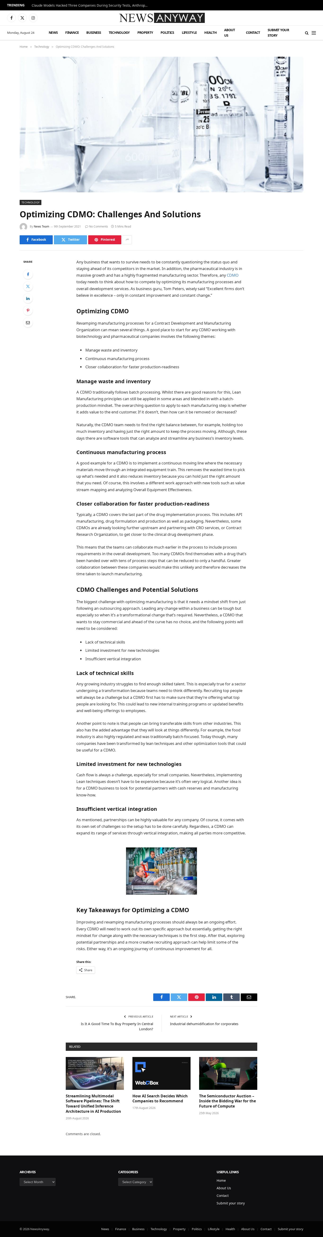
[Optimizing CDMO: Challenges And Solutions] (161, 124)
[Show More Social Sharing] (127, 239)
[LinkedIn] (28, 298)
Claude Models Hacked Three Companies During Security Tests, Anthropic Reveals (91, 5)
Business (93, 32)
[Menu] (314, 32)
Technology (119, 32)
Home (221, 1180)
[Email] (28, 322)
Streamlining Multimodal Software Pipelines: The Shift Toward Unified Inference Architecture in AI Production (93, 1104)
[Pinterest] (28, 310)
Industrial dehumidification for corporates (204, 1023)
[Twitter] (28, 286)
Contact (253, 32)
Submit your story (278, 32)
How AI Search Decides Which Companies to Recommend (160, 1099)
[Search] (307, 32)
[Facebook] (28, 274)
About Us (229, 32)
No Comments (98, 226)
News (53, 32)
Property (145, 32)
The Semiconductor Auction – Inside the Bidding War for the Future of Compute (227, 1101)
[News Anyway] (161, 17)
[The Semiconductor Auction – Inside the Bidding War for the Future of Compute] (228, 1073)
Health (210, 32)
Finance (72, 32)
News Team (41, 226)
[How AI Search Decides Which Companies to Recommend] (161, 1073)
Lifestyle (189, 32)
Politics (167, 32)
